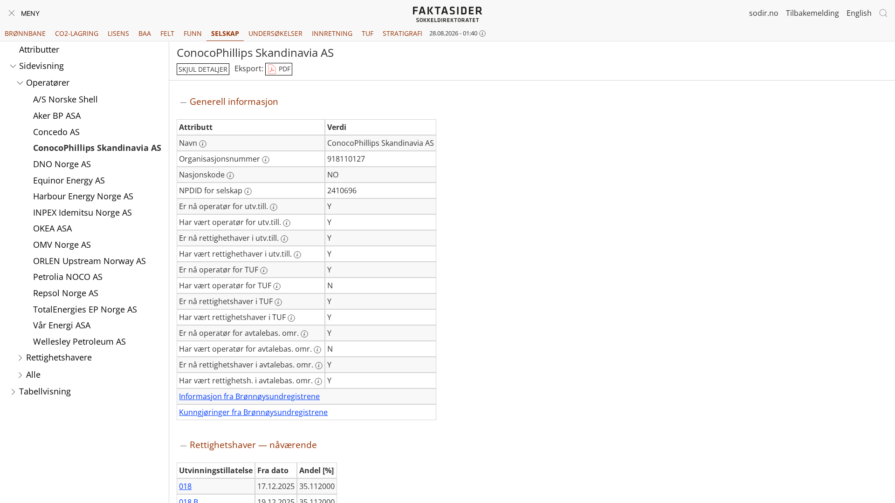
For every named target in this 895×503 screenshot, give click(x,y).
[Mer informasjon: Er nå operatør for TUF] (264, 270)
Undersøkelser (275, 33)
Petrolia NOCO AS (68, 276)
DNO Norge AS (62, 164)
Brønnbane (25, 33)
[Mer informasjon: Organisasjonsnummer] (265, 159)
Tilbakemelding (812, 13)
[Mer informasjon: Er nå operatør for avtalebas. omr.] (304, 334)
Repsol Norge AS (65, 293)
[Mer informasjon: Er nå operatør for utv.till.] (273, 207)
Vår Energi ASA (61, 325)
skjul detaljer (203, 69)
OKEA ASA (52, 228)
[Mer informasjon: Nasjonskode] (230, 175)
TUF (367, 33)
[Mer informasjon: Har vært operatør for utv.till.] (286, 223)
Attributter (39, 49)
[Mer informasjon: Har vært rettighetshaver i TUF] (291, 318)
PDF (283, 68)
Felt (167, 33)
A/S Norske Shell (65, 99)
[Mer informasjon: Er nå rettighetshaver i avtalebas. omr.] (319, 365)
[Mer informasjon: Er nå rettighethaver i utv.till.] (284, 239)
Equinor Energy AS (69, 180)
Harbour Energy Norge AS (83, 196)
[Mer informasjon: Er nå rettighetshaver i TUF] (278, 302)
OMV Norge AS (62, 244)
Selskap (225, 33)
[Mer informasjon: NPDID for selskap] (248, 191)
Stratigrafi (402, 33)
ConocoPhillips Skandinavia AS (97, 147)
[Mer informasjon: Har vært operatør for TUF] (277, 286)
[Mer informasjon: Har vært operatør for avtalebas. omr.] (317, 349)
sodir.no (763, 13)
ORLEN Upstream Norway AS (89, 260)
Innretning (332, 33)
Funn (193, 33)
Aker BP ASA (57, 115)
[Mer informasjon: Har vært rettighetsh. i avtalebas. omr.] (318, 381)
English (859, 13)
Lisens (118, 33)
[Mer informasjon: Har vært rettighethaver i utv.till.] (297, 254)
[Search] (883, 13)
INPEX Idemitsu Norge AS (82, 212)
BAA (144, 33)
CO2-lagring (76, 33)
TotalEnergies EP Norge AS (85, 309)
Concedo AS (56, 131)
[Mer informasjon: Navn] (203, 144)
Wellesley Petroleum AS (79, 341)
